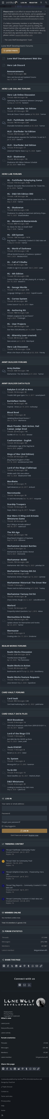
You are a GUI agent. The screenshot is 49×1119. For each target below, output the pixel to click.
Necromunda (13, 492)
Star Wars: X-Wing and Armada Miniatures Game (23, 517)
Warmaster (13, 630)
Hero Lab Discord (16, 65)
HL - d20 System (15, 234)
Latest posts (5, 1023)
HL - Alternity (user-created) (21, 335)
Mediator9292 (22, 256)
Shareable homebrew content (18, 126)
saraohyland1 (40, 395)
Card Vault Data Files (14, 713)
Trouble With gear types (16, 395)
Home (3, 1110)
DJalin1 (38, 151)
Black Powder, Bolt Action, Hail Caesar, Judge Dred (23, 427)
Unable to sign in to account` (17, 268)
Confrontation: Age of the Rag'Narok (20, 446)
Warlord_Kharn (34, 776)
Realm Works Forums (14, 646)
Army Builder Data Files (16, 383)
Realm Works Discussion (19, 652)
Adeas (40, 611)
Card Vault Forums (13, 692)
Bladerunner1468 (24, 476)
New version (11, 341)
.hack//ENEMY (14, 747)
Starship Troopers (16, 504)
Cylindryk (42, 577)
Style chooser (7, 1087)
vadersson (22, 526)
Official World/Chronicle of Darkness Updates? (24, 254)
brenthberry (39, 671)
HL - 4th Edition (15, 273)
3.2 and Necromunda (15, 499)
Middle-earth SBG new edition (18, 473)
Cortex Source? (12, 304)
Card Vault (12, 698)
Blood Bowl (13, 412)
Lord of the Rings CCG (18, 733)
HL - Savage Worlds (17, 287)
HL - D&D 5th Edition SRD (20, 193)
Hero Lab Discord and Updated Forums (21, 77)
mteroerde (21, 554)
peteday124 (40, 565)
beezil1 (20, 728)
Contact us (4, 1091)
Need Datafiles (12, 776)
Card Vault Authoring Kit (16, 704)
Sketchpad (30, 341)
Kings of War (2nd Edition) (20, 454)
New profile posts (7, 1028)
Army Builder (13, 368)
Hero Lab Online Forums (16, 88)
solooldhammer (39, 600)
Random (25, 103)
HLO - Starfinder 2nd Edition (21, 145)
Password (6, 813)
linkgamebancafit (40, 950)
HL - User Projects (16, 324)
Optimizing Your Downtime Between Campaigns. (25, 100)
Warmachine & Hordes (18, 617)
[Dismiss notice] (45, 11)
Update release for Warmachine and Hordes (23, 623)
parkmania (39, 704)
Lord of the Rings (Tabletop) (21, 467)
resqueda (37, 499)
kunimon (31, 764)
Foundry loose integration (16, 658)
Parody (42, 352)
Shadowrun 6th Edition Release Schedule (22, 162)
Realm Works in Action (18, 665)
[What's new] (41, 2)
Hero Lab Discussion (17, 346)
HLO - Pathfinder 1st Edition (21, 108)
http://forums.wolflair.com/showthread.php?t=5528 (23, 18)
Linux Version (12, 683)
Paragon (32, 510)
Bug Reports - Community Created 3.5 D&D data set (26, 240)
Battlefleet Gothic (16, 401)
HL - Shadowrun (15, 207)
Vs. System (12, 758)
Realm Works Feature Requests (23, 677)
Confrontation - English (19, 440)
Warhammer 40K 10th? (15, 565)
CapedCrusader (36, 293)
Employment (8, 1012)
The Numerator (23, 660)
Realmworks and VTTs (15, 671)
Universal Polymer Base (16, 151)
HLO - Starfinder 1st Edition (21, 131)
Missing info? (12, 764)
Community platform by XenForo (21, 1079)
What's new (6, 1018)
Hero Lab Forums (12, 174)
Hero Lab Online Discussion (21, 94)
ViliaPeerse (22, 420)
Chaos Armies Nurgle (15, 600)
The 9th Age (13, 532)
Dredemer (32, 636)
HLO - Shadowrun (16, 156)
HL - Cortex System (17, 298)
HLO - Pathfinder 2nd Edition (22, 120)
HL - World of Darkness (19, 248)
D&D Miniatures (15, 781)
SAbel (24, 753)
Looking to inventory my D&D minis (20, 787)
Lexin (41, 268)
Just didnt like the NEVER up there (19, 739)
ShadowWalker (23, 215)
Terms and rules (6, 1096)
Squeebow (32, 683)
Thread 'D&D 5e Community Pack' (19, 861)
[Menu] (2, 2)
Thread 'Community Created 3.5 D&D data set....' (25, 899)
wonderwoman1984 (25, 462)
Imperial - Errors (13, 407)
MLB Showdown (15, 719)
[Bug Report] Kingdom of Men (18, 460)
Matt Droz (21, 164)
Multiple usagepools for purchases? (20, 316)
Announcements (15, 71)
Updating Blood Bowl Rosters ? (18, 418)
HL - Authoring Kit (16, 310)
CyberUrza (21, 789)
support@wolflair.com (23, 35)
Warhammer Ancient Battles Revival (20, 552)
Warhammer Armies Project (17, 577)
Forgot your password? (11, 822)
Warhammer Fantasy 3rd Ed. (21, 594)
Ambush (32, 487)
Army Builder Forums (14, 362)
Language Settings (14, 293)
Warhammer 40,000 (17, 559)
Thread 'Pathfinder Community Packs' (20, 850)
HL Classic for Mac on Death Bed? (19, 227)
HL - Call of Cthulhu (17, 262)
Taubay (42, 588)
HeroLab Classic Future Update (18, 114)
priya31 (20, 448)
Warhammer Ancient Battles (21, 546)
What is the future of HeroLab (18, 352)
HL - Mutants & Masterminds (22, 221)
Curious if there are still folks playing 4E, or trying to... (26, 279)
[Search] (46, 2)
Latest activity (5, 1033)
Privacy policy (5, 1101)
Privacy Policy (8, 1014)
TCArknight (21, 318)
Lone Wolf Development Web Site (24, 58)
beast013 (21, 281)
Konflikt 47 (11, 435)
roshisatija (33, 407)
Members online (13, 912)
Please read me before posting (18, 588)
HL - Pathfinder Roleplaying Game (24, 180)
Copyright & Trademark (12, 1016)
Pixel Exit (12, 1082)
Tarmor (43, 114)
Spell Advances (12, 487)
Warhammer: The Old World (17, 374)
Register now (33, 835)
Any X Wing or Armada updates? (19, 524)
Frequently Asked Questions (17, 611)
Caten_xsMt (22, 741)
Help (2, 1106)
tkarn (31, 304)
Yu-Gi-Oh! (12, 770)
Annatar (29, 435)
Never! (9, 753)
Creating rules (12, 636)
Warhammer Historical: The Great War (26, 582)
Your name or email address (13, 804)
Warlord (11, 605)
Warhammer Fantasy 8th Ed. (21, 571)
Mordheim (12, 481)
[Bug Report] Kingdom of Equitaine (20, 538)
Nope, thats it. (12, 510)
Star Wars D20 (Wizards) (16, 329)
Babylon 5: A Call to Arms (20, 389)
